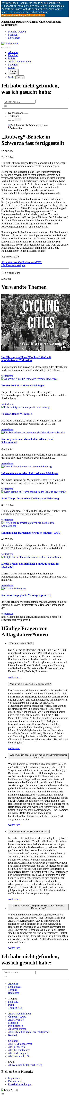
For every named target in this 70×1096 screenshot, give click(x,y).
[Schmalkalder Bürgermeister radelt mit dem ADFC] (35, 525)
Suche (11, 77)
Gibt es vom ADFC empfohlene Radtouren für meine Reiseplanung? (38, 907)
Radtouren (13, 992)
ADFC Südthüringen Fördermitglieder (28, 1031)
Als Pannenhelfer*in (19, 1056)
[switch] (26, 113)
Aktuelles (13, 52)
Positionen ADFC (32, 262)
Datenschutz (14, 1081)
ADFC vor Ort (16, 1019)
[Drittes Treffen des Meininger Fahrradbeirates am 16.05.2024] (31, 557)
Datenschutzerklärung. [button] (37, 12)
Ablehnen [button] (6, 15)
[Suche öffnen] (6, 47)
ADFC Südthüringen (19, 61)
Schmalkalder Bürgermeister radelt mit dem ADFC (30, 532)
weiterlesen (14, 677)
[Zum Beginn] (2, 1093)
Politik (11, 58)
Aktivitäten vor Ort (11, 262)
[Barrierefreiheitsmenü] (2, 47)
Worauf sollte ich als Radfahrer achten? (29, 831)
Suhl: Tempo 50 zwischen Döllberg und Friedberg (30, 498)
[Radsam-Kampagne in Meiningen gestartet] (13, 588)
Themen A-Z (15, 1007)
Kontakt (12, 1035)
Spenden (13, 34)
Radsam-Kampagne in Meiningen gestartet (26, 595)
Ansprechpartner (17, 1028)
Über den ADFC (17, 1016)
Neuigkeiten (14, 986)
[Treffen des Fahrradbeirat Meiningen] (29, 378)
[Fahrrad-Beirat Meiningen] (25, 407)
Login (11, 67)
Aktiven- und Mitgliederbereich (25, 1064)
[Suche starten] (5, 106)
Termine (12, 989)
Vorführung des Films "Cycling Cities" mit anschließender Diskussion (26, 359)
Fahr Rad (13, 55)
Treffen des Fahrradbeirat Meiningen (23, 385)
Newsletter (14, 37)
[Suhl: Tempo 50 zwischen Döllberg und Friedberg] (33, 491)
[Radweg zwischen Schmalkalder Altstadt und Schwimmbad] (33, 432)
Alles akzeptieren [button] (36, 15)
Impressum (14, 1078)
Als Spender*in (16, 1046)
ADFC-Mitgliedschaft (20, 1043)
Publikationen (15, 1025)
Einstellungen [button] (19, 15)
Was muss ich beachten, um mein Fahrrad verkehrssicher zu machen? (38, 756)
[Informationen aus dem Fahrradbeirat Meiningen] (26, 466)
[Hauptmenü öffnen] (9, 47)
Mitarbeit (13, 1022)
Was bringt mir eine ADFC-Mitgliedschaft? (30, 684)
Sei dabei (13, 64)
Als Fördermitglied (18, 1053)
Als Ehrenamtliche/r (19, 1050)
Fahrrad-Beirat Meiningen (16, 413)
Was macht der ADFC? (21, 643)
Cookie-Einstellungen (19, 1084)
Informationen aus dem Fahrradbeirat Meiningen (29, 473)
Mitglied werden (17, 31)
